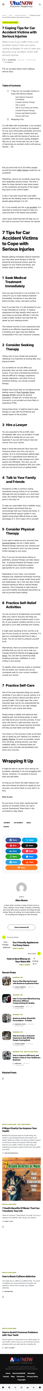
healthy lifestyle (8, 739)
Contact (6, 1376)
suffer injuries (22, 170)
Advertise (31, 1373)
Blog (10, 15)
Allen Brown (21, 900)
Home (4, 15)
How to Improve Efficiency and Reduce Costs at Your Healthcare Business (26, 1057)
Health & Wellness (20, 15)
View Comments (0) (21, 927)
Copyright (21, 1380)
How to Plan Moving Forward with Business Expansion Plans (26, 982)
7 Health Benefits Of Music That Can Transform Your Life (21, 1209)
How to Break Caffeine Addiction (19, 1276)
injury (29, 822)
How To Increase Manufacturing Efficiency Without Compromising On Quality (26, 1000)
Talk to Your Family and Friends (26, 108)
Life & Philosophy (23, 1124)
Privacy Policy (32, 1376)
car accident (31, 207)
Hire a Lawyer (20, 105)
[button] (3, 4)
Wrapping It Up (17, 119)
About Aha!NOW (18, 1373)
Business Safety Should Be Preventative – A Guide (24, 1019)
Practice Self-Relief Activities (25, 113)
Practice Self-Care (22, 116)
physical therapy (9, 543)
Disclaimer (21, 1376)
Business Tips (18, 977)
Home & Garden (18, 948)
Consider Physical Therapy (25, 110)
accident (7, 822)
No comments (9, 62)
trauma (6, 826)
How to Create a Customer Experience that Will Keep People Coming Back (24, 1038)
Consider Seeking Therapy (25, 102)
